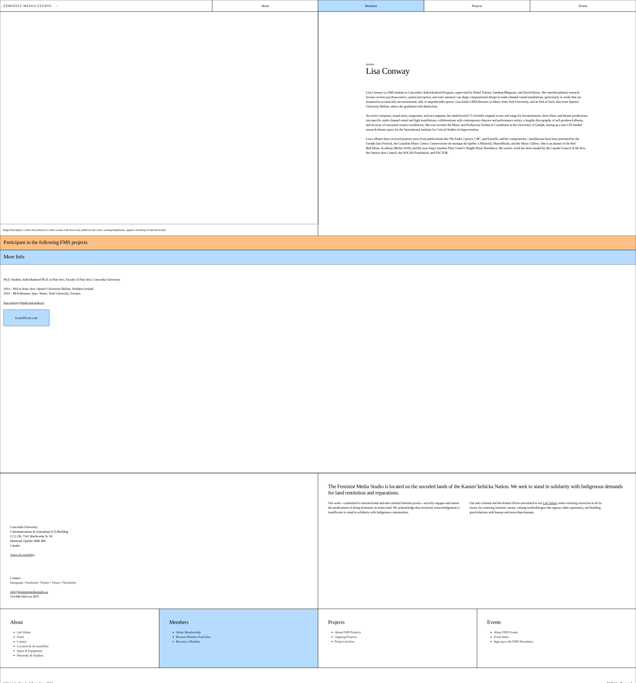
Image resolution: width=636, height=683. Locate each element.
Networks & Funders (30, 655)
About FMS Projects (348, 632)
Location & (33, 646)
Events (494, 622)
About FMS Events (506, 632)
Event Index (501, 637)
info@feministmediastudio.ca (29, 592)
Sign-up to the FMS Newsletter (513, 641)
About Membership (188, 632)
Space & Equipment (29, 651)
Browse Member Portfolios (193, 637)
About (16, 622)
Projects (336, 622)
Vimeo (56, 582)
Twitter (44, 582)
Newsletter (69, 582)
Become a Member (188, 641)
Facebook (31, 582)
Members (178, 622)
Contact (22, 641)
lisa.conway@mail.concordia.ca (23, 302)
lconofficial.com (26, 318)
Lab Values (24, 632)
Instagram (16, 582)
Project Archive (345, 641)
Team (20, 637)
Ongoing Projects (346, 637)
